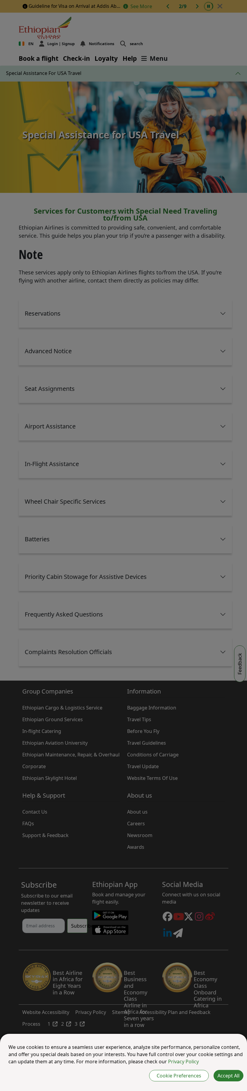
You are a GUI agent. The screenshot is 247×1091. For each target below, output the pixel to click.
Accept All (228, 1075)
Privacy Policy (183, 1061)
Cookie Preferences (179, 1075)
